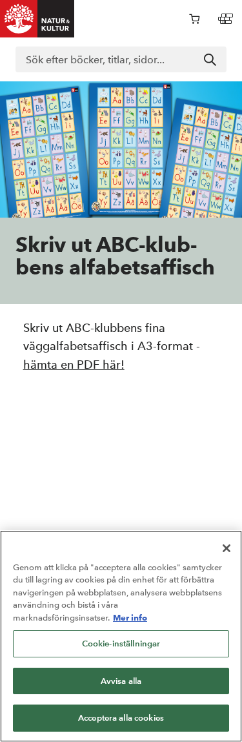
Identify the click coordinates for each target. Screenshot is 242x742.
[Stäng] (226, 548)
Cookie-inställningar (121, 643)
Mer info (130, 617)
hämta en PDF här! (74, 364)
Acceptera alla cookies (121, 718)
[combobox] (121, 59)
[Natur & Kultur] (37, 18)
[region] (121, 636)
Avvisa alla (121, 681)
